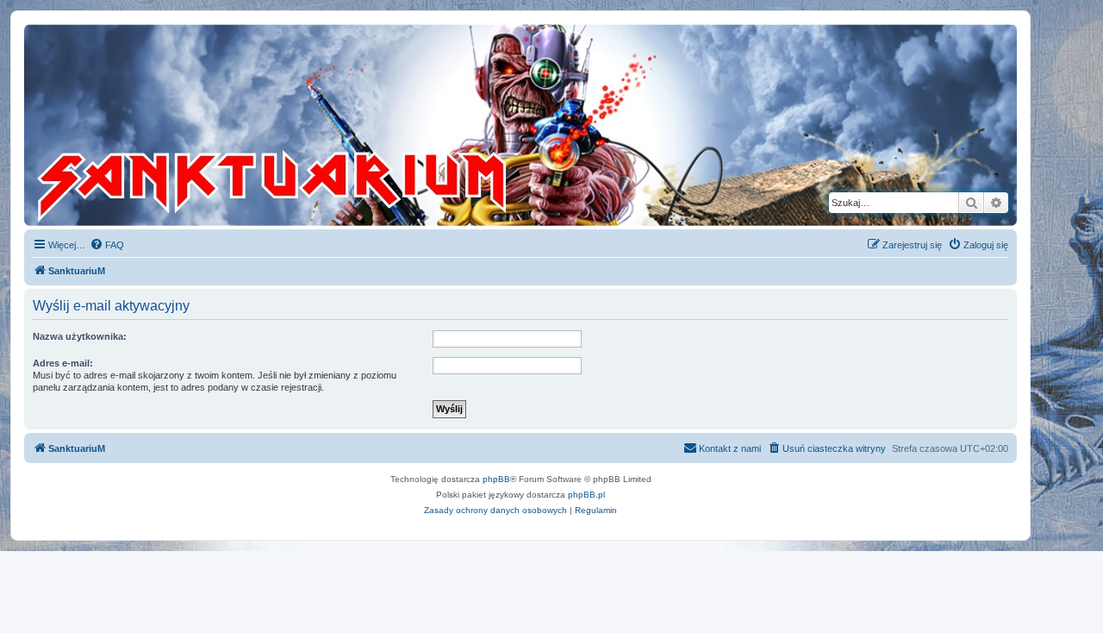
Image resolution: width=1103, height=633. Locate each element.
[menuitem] (107, 245)
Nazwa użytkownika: (80, 336)
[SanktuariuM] (352, 125)
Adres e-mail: (63, 363)
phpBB (496, 479)
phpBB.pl (586, 494)
